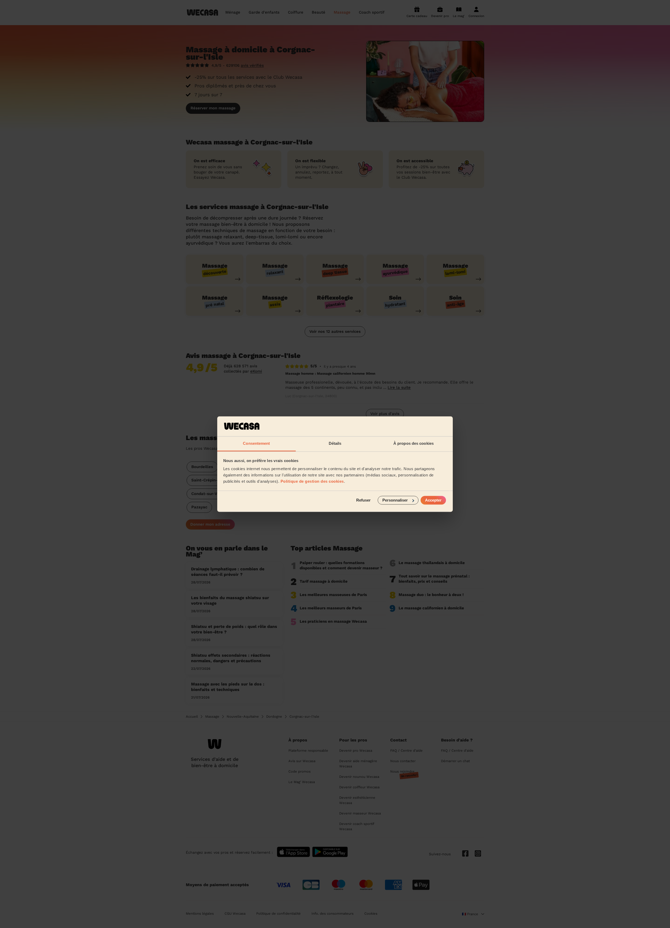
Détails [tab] (335, 443)
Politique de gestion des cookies (312, 481)
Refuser (363, 500)
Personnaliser (395, 500)
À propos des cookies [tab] (413, 443)
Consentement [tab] (256, 443)
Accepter (433, 500)
